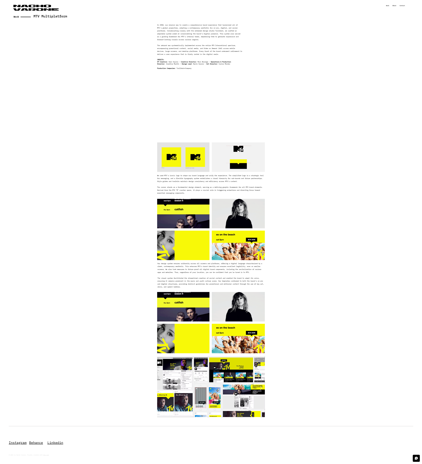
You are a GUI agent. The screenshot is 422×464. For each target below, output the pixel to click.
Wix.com (46, 455)
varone (36, 10)
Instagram (18, 442)
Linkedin (55, 442)
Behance (36, 442)
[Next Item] (261, 388)
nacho (32, 6)
